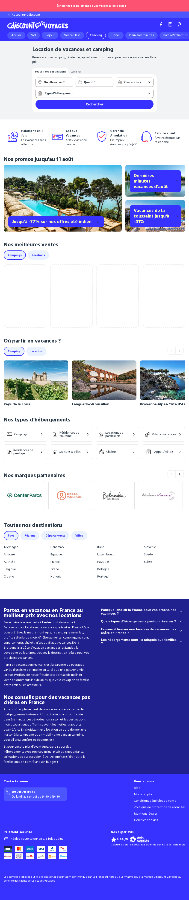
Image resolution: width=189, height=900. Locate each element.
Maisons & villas (69, 452)
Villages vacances (164, 434)
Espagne (56, 554)
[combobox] (54, 82)
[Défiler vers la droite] (179, 350)
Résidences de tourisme (69, 434)
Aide (137, 788)
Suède (148, 554)
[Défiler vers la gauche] (171, 350)
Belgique (10, 569)
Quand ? (89, 82)
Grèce (54, 569)
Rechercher (94, 104)
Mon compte (143, 794)
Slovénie (150, 547)
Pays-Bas (103, 562)
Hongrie (56, 576)
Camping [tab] (14, 351)
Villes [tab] (79, 535)
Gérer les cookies (146, 820)
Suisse (148, 562)
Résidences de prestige (23, 452)
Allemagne (11, 547)
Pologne (103, 569)
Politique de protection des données (159, 807)
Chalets (111, 452)
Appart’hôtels (163, 452)
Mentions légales (145, 813)
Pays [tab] (11, 535)
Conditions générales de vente (155, 800)
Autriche (9, 562)
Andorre (9, 554)
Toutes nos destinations (50, 71)
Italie (100, 547)
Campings (20, 434)
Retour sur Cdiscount (26, 14)
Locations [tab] (38, 255)
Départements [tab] (55, 535)
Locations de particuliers (114, 434)
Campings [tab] (15, 255)
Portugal (103, 576)
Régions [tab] (29, 535)
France (55, 562)
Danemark (57, 547)
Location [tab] (36, 351)
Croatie (9, 576)
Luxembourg (106, 554)
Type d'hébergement (59, 93)
